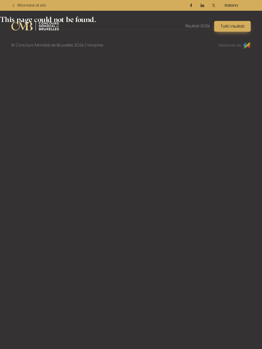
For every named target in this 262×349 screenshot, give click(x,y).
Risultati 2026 (197, 26)
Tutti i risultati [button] (232, 26)
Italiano (231, 5)
